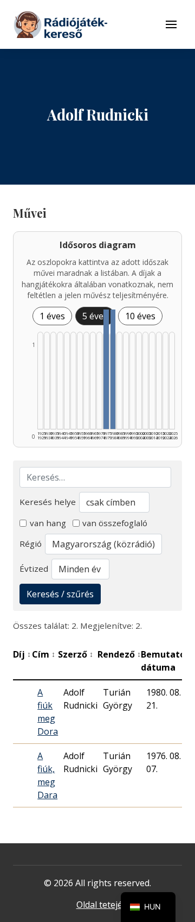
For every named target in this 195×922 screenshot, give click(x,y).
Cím (43, 654)
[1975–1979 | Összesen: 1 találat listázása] (105, 369)
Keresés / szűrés (60, 594)
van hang (48, 522)
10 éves (140, 316)
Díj (22, 654)
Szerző (75, 654)
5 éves (95, 316)
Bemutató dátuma (166, 660)
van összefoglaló (114, 522)
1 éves (52, 316)
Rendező (119, 654)
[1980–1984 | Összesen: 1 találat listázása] (112, 369)
